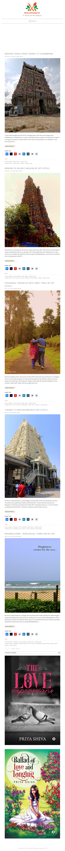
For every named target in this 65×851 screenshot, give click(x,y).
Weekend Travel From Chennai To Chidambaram (29, 53)
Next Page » (16, 648)
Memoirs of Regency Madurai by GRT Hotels (27, 168)
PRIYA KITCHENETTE (32, 9)
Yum (6, 159)
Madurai (27, 278)
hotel (22, 278)
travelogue (28, 163)
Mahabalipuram (41, 643)
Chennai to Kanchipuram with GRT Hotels (26, 410)
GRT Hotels (16, 278)
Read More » (9, 146)
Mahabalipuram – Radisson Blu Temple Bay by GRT (30, 533)
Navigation (32, 21)
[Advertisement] (32, 37)
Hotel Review (17, 276)
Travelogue (23, 161)
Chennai (15, 527)
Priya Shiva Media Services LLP (38, 848)
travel (22, 163)
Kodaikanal (24, 405)
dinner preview (23, 643)
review (33, 528)
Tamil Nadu (16, 161)
